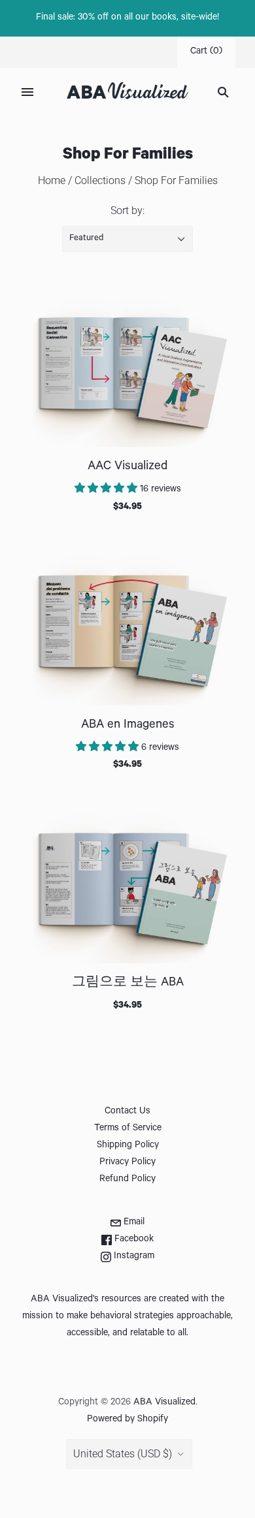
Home (51, 180)
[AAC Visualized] (127, 369)
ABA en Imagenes (128, 725)
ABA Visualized (164, 1403)
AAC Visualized (127, 467)
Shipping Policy (128, 1146)
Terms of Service (128, 1129)
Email (132, 1223)
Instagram (132, 1257)
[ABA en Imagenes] (127, 627)
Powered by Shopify (127, 1420)
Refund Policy (127, 1180)
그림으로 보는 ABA (128, 983)
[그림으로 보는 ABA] (127, 885)
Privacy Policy (127, 1163)
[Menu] (27, 92)
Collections (100, 180)
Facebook (133, 1240)
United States (122, 1454)
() (206, 52)
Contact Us (127, 1112)
